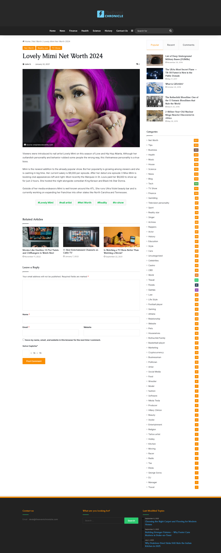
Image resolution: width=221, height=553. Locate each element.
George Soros (155, 473)
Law (150, 294)
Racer (151, 453)
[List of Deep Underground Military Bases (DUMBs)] (155, 60)
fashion (151, 391)
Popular (155, 44)
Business (152, 150)
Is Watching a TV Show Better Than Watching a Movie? (121, 251)
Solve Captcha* (30, 346)
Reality (103, 202)
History (108, 30)
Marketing (153, 347)
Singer (151, 217)
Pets (150, 328)
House (151, 164)
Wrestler (152, 381)
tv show (119, 202)
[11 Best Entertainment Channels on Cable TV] (81, 237)
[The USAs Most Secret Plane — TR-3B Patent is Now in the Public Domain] (155, 73)
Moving (151, 448)
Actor (151, 231)
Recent (171, 44)
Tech (150, 183)
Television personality (158, 203)
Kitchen (152, 444)
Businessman (154, 357)
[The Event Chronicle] (110, 14)
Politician (152, 362)
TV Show (56, 48)
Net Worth (37, 41)
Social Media (154, 371)
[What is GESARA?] (155, 88)
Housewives (154, 333)
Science (97, 30)
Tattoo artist (154, 434)
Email (26, 327)
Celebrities (153, 260)
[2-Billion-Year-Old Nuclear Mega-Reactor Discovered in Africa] (155, 115)
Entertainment (155, 424)
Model (151, 386)
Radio (151, 458)
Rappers (152, 227)
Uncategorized (155, 256)
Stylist (151, 420)
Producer (152, 405)
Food (150, 376)
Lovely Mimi (46, 202)
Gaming (152, 309)
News (62, 30)
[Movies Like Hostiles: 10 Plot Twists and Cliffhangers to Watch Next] (41, 237)
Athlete (151, 314)
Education (153, 241)
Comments (188, 44)
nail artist (66, 202)
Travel (151, 280)
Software (152, 396)
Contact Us (122, 30)
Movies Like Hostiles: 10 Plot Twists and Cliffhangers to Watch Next (41, 251)
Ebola (151, 468)
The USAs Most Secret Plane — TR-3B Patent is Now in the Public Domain (181, 72)
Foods (151, 285)
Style (150, 246)
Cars (150, 251)
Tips (150, 145)
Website (87, 327)
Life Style (153, 299)
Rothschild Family (156, 338)
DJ (149, 477)
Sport (151, 207)
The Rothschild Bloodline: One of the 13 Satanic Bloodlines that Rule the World (181, 100)
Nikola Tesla (154, 400)
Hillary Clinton (155, 410)
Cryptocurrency (156, 352)
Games (151, 290)
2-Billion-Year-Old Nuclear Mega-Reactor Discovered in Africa (179, 114)
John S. (28, 64)
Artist (150, 367)
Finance (73, 30)
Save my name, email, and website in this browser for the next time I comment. (63, 340)
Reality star (43, 48)
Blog (150, 179)
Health (85, 30)
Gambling (152, 198)
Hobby (151, 439)
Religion (152, 429)
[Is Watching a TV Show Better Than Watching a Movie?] (122, 237)
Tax (150, 463)
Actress (152, 222)
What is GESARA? (174, 84)
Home (52, 30)
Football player (155, 304)
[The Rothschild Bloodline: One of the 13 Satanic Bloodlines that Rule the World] (155, 101)
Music (151, 159)
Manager (152, 482)
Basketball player (156, 343)
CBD (150, 270)
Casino (151, 265)
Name (26, 314)
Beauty (151, 415)
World (151, 275)
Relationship (154, 319)
